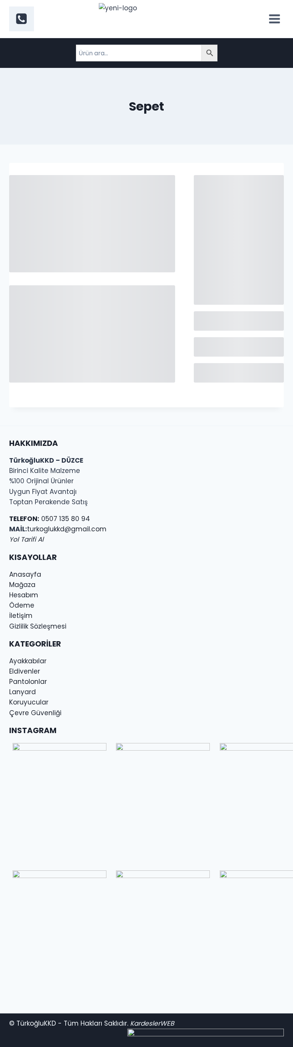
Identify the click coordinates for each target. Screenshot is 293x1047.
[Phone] (21, 18)
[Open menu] (274, 18)
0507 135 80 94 (49, 518)
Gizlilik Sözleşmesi (37, 626)
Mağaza (22, 584)
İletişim (20, 615)
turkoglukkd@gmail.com (66, 529)
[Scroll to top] (25, 1032)
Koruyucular (28, 702)
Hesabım (23, 595)
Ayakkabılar (28, 661)
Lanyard (22, 691)
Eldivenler (24, 671)
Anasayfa (25, 574)
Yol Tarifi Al (26, 539)
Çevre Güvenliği (35, 712)
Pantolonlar (28, 681)
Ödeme (21, 605)
